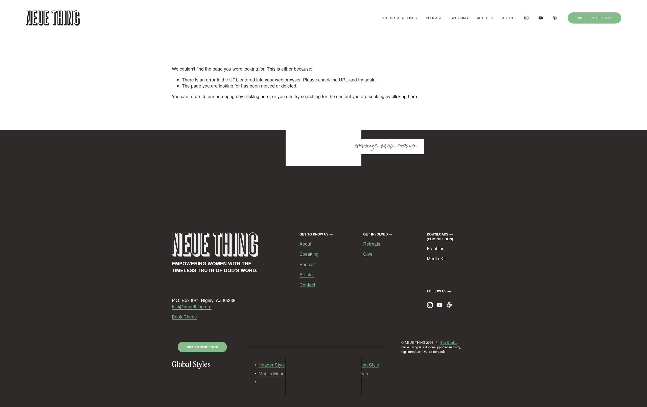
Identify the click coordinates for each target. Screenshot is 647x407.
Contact (307, 285)
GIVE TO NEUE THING (594, 17)
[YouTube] (540, 17)
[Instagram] (526, 17)
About (305, 244)
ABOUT (508, 17)
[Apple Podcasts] (554, 17)
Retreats (371, 244)
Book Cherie (184, 317)
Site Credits (448, 342)
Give (368, 254)
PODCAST (434, 17)
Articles (307, 274)
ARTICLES (485, 17)
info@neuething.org (192, 307)
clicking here (257, 96)
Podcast (307, 264)
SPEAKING (459, 17)
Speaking (308, 254)
